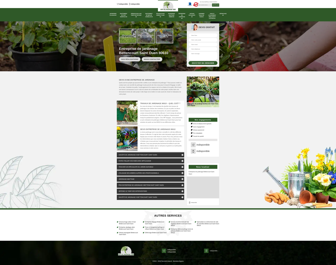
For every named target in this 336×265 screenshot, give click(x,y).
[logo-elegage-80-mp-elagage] (126, 251)
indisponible (123, 4)
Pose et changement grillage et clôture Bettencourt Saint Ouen (154, 228)
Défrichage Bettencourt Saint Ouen (156, 232)
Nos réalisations (129, 59)
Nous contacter (152, 59)
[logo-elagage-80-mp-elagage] (168, 5)
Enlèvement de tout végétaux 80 (123, 15)
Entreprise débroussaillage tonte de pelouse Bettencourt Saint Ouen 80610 (182, 230)
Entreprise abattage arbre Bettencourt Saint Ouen (127, 228)
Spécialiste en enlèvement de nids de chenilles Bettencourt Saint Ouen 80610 (208, 223)
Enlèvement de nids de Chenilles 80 (149, 15)
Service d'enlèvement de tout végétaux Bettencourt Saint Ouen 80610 (181, 223)
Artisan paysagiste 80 (192, 15)
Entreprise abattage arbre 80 (171, 15)
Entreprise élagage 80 (113, 14)
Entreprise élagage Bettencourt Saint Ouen (154, 222)
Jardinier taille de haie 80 (201, 15)
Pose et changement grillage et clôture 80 (212, 16)
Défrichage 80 (223, 14)
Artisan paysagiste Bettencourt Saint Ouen (128, 233)
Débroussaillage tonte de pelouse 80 (136, 15)
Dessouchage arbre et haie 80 (160, 15)
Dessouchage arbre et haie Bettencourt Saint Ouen (127, 222)
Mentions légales (178, 261)
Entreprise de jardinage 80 (182, 16)
